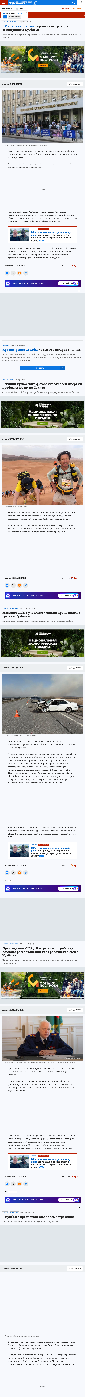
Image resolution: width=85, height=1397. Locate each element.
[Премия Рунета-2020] (34, 3)
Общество (13, 21)
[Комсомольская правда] (20, 3)
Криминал (12, 1192)
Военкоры (67, 15)
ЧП (10, 881)
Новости (5, 21)
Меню (4, 2)
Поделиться (76, 84)
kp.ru (76, 266)
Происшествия (14, 608)
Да (5, 17)
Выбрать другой (14, 17)
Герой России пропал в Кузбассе (34, 15)
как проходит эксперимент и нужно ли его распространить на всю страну (51, 236)
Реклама (65, 9)
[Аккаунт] (81, 2)
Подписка (77, 9)
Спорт (12, 379)
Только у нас (55, 15)
